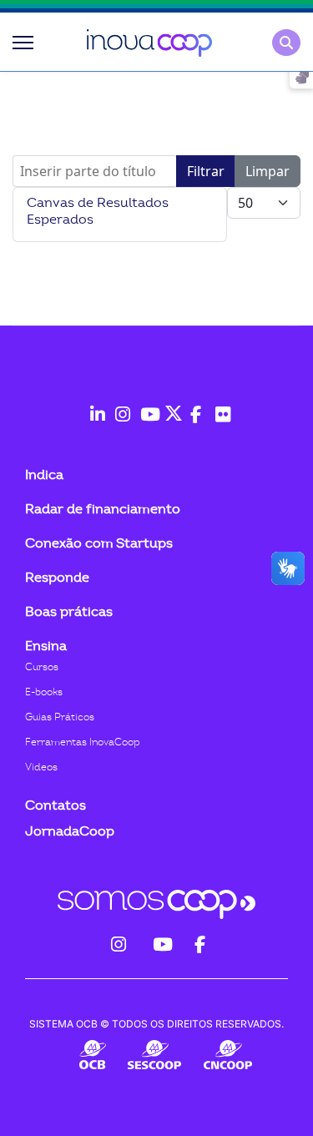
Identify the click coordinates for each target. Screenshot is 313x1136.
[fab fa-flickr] (219, 405)
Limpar (267, 171)
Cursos (41, 667)
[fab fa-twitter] (169, 405)
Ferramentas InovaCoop (82, 742)
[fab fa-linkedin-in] (94, 405)
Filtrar (206, 171)
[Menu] (23, 42)
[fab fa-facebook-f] (194, 405)
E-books (44, 692)
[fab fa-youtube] (144, 405)
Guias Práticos (59, 717)
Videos (41, 767)
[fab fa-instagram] (119, 405)
